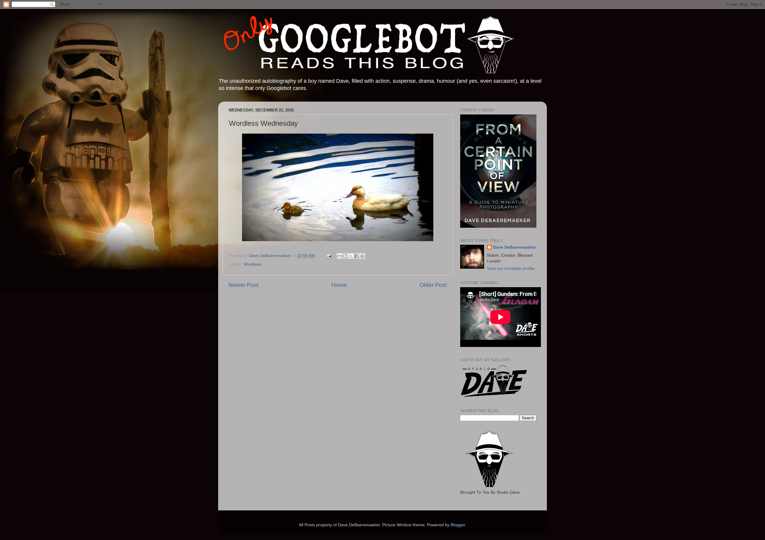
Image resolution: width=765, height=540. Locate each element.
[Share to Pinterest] (362, 256)
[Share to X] (351, 256)
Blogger (458, 525)
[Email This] (339, 256)
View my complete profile (510, 268)
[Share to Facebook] (356, 256)
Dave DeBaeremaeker (514, 247)
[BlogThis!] (345, 256)
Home (339, 285)
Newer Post (243, 285)
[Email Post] (328, 255)
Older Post (433, 285)
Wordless (252, 264)
